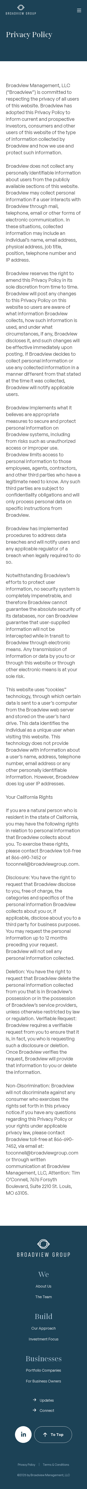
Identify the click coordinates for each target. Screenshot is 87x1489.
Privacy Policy (26, 1465)
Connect (47, 1410)
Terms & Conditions (56, 1465)
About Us (43, 1286)
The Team (43, 1297)
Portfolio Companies (43, 1370)
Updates (47, 1400)
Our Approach (43, 1328)
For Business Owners (43, 1381)
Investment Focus (43, 1339)
